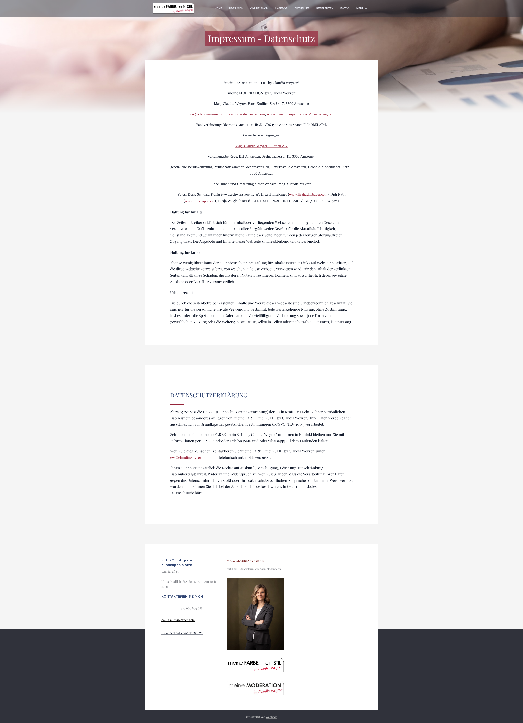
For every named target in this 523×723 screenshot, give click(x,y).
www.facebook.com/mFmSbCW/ (182, 633)
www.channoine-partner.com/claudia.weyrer (300, 114)
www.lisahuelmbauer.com (308, 194)
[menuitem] (218, 8)
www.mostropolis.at (200, 201)
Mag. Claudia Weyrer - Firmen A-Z (261, 146)
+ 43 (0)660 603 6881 (190, 608)
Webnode (271, 717)
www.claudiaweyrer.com (246, 114)
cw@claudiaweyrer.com (208, 114)
